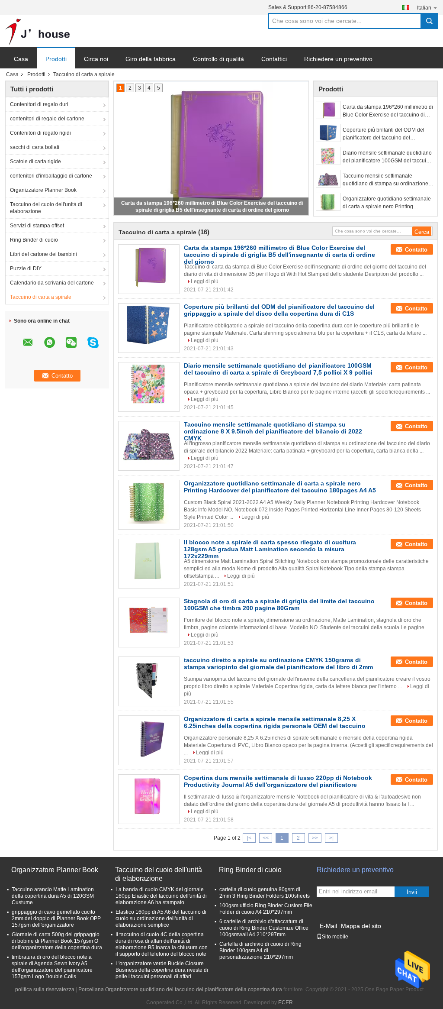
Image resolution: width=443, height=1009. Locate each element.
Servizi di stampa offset (37, 226)
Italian (424, 8)
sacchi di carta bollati (34, 147)
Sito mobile (335, 937)
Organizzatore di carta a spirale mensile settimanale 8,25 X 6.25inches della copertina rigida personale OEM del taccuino (275, 722)
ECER (285, 1002)
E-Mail (328, 925)
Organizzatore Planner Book (43, 190)
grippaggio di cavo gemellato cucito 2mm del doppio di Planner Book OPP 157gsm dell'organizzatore (56, 918)
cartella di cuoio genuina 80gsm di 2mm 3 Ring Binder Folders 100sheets (264, 892)
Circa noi (96, 58)
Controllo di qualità (218, 58)
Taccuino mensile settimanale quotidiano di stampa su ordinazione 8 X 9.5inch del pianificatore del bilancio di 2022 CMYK (388, 180)
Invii (412, 892)
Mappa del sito (361, 925)
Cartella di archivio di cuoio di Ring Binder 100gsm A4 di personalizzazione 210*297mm (260, 950)
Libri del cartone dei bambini (43, 254)
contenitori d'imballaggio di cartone (51, 176)
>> (315, 838)
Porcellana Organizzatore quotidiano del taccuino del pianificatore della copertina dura (180, 989)
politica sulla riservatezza (44, 989)
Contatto (416, 249)
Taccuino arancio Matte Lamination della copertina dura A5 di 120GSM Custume (53, 896)
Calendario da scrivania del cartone (52, 283)
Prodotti (56, 58)
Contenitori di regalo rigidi (40, 133)
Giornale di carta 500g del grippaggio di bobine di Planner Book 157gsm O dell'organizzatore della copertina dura (57, 941)
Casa (21, 58)
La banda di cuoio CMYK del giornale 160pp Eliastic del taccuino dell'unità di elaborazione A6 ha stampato (161, 896)
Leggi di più (204, 281)
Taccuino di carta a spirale (40, 297)
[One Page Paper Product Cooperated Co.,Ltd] (37, 31)
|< (249, 838)
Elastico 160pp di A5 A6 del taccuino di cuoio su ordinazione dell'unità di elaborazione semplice (161, 918)
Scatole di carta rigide (35, 161)
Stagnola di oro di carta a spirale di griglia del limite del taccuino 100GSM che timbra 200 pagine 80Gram (279, 604)
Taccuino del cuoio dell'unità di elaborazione (46, 207)
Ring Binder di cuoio (34, 240)
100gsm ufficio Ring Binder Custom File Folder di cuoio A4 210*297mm (265, 908)
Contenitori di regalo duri (39, 104)
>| (331, 838)
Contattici (274, 58)
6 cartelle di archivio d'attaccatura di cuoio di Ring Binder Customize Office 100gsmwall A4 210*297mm (263, 928)
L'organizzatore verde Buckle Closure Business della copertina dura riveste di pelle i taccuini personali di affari (162, 970)
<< (266, 838)
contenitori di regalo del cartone (47, 119)
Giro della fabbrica (150, 58)
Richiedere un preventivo (338, 58)
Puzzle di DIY (26, 268)
